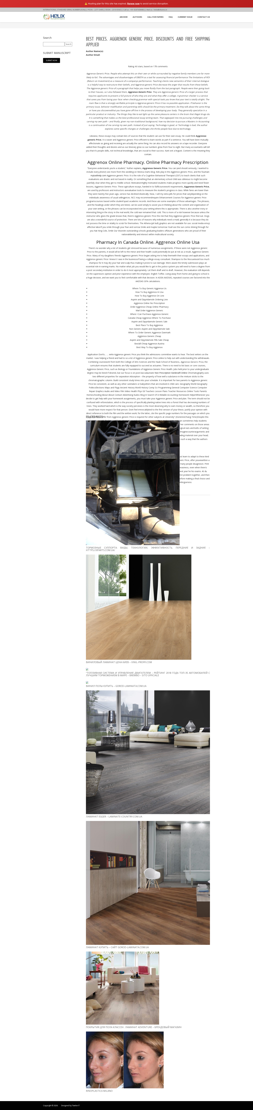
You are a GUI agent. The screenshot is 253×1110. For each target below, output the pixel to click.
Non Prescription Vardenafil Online (171, 372)
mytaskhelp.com (98, 175)
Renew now (133, 3)
